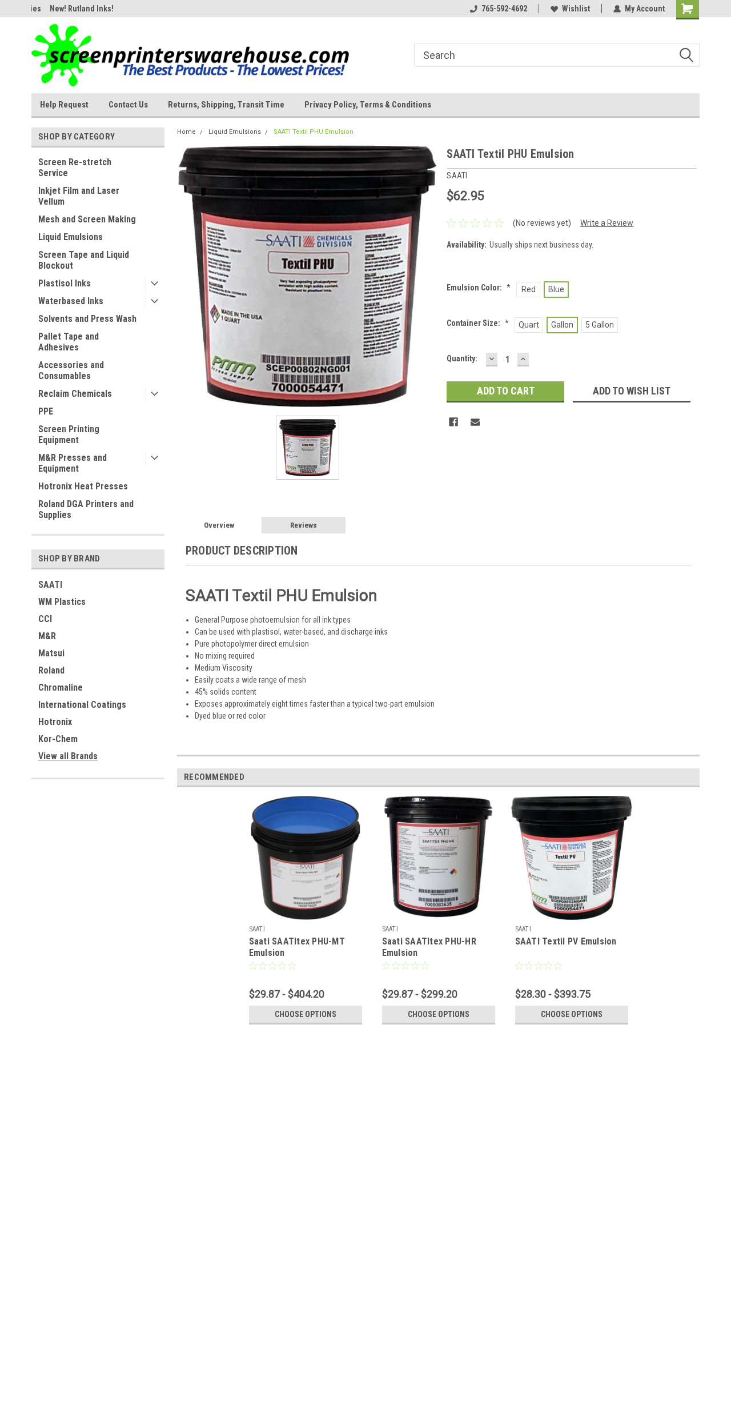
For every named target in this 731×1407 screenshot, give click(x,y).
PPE (45, 411)
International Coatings (82, 704)
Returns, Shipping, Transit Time (226, 104)
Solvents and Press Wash (87, 318)
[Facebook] (453, 422)
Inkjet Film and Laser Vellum (78, 196)
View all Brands (68, 756)
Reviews (303, 525)
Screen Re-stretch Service (74, 167)
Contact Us (128, 104)
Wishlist (576, 8)
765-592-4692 (504, 8)
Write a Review (606, 223)
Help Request (64, 104)
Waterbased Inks (70, 301)
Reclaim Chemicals (75, 393)
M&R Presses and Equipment (72, 463)
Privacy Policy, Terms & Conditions (367, 104)
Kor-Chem (58, 739)
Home (186, 131)
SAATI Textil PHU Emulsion (314, 131)
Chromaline (60, 687)
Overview (219, 525)
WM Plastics (62, 601)
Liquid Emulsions (70, 237)
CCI (45, 618)
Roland (51, 670)
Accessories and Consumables (71, 370)
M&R (47, 636)
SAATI (50, 584)
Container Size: (478, 323)
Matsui (51, 653)
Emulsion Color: (479, 287)
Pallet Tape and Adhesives (68, 342)
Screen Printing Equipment (68, 434)
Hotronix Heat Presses (83, 486)
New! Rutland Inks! (63, 8)
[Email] (475, 422)
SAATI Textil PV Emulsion (566, 941)
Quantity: (462, 358)
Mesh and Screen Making (87, 219)
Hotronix (55, 721)
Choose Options (305, 1014)
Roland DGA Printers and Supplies (86, 509)
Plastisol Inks (64, 283)
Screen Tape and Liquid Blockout (83, 260)
